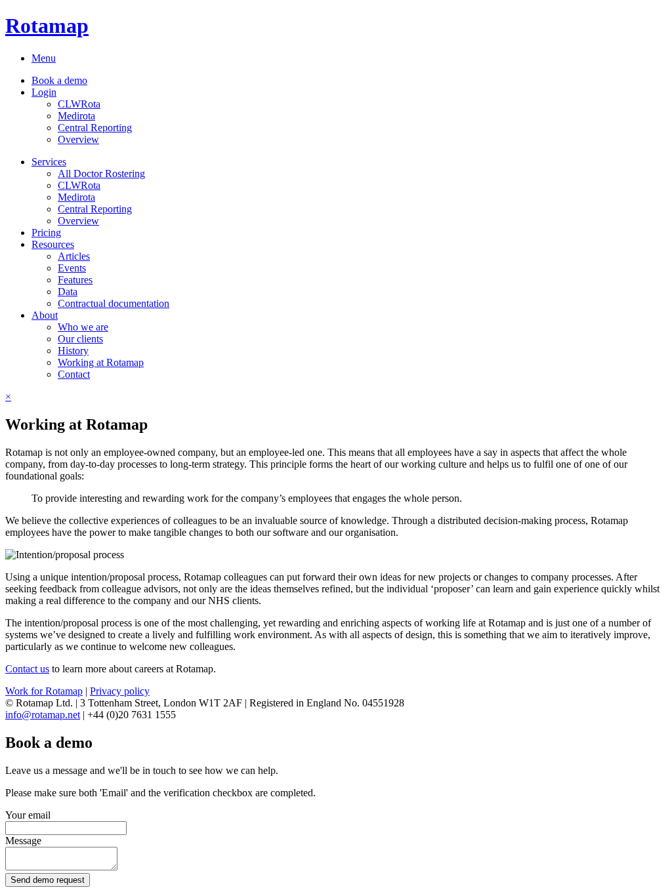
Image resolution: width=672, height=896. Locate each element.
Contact (74, 374)
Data (67, 291)
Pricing (46, 232)
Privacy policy (120, 691)
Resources (53, 244)
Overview (78, 139)
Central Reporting (95, 127)
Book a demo (59, 80)
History (73, 350)
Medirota (76, 115)
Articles (74, 256)
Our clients (80, 338)
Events (72, 268)
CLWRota (79, 104)
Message (23, 840)
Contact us (27, 668)
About (45, 315)
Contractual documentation (113, 303)
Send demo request (47, 880)
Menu (44, 58)
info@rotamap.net (42, 714)
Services (49, 161)
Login (44, 92)
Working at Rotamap (101, 362)
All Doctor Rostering (101, 173)
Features (75, 279)
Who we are (83, 327)
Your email (28, 815)
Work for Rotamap (44, 691)
